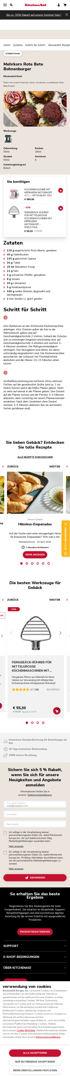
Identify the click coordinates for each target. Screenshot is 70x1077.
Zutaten (18, 45)
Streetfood (12, 53)
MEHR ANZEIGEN (35, 554)
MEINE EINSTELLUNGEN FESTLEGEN (35, 1070)
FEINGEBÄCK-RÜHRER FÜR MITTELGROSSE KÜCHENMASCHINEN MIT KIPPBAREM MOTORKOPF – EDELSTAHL (38, 220)
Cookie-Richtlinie (26, 1030)
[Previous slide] (11, 633)
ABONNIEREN (37, 877)
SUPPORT (11, 946)
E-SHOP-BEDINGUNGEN (21, 957)
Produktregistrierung (35, 931)
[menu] (5, 5)
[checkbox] (5, 833)
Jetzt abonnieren (65, 538)
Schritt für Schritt (35, 45)
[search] (11, 5)
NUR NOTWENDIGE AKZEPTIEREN (35, 1061)
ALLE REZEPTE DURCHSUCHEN (35, 457)
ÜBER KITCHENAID (17, 968)
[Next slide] (1, 636)
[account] (59, 5)
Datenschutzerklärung (40, 795)
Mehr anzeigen (16, 846)
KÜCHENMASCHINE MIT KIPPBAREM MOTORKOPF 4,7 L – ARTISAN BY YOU (38, 192)
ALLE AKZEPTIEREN (35, 1053)
